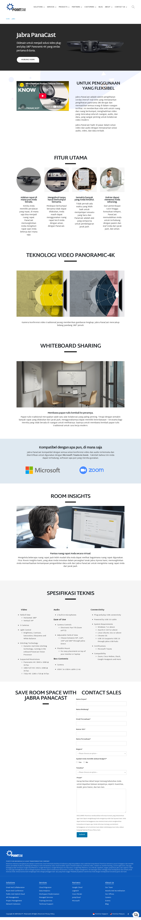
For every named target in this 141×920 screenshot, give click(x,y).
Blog (101, 7)
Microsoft (76, 900)
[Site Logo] (16, 7)
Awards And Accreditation (115, 890)
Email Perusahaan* (83, 719)
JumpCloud (76, 897)
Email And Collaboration (15, 887)
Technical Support (46, 904)
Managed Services (46, 897)
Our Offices (109, 894)
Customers (89, 7)
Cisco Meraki (77, 894)
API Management (12, 897)
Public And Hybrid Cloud (15, 894)
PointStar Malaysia (118, 914)
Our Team (109, 887)
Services (50, 7)
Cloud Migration (45, 887)
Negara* (79, 749)
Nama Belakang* (82, 709)
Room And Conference (14, 890)
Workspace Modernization (49, 894)
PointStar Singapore (101, 914)
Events (107, 900)
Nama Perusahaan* (83, 739)
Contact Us (120, 7)
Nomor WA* (80, 729)
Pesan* (79, 777)
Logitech (75, 890)
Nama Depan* (81, 699)
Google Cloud (77, 887)
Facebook (128, 914)
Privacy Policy (49, 914)
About (107, 7)
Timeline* (80, 768)
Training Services (45, 900)
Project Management (14, 900)
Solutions (38, 7)
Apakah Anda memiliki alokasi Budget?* (91, 759)
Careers (108, 897)
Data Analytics (44, 890)
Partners (76, 7)
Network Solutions (13, 904)
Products (63, 7)
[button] (133, 7)
